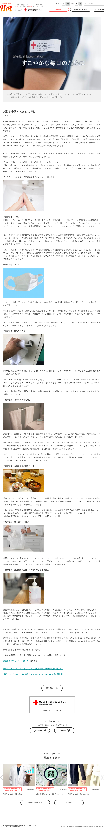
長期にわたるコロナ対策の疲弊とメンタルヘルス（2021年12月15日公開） (33, 674)
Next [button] (100, 775)
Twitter (63, 730)
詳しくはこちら (52, 688)
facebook (39, 730)
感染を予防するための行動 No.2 (16, 661)
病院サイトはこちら (51, 710)
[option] (19, 779)
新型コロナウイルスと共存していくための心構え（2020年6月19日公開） (33, 669)
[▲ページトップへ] (100, 833)
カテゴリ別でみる (81, 9)
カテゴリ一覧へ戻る (36, 803)
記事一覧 (58, 9)
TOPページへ (69, 803)
